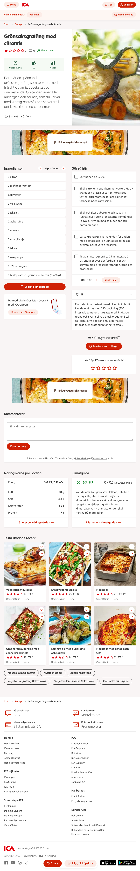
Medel (53, 68)
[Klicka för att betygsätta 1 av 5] (93, 368)
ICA (73, 737)
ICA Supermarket (80, 758)
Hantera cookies (80, 834)
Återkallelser (78, 820)
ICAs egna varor (79, 743)
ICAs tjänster (12, 771)
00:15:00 (86, 280)
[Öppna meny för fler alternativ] (41, 553)
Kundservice (79, 809)
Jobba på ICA (78, 782)
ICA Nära (76, 753)
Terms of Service (99, 458)
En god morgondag (81, 801)
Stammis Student (13, 810)
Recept (19, 24)
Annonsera (77, 777)
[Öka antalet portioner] (63, 168)
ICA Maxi (75, 767)
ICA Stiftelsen (78, 796)
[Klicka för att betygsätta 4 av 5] (109, 368)
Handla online (11, 743)
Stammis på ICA (14, 800)
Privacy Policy (81, 458)
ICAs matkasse (11, 748)
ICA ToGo (9, 786)
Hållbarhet (78, 790)
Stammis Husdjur (13, 815)
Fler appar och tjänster (16, 791)
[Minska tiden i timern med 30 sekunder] (77, 280)
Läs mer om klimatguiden (101, 522)
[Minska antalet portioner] (40, 168)
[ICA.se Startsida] (25, 5)
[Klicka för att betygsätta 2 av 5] (98, 368)
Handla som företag (14, 762)
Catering (8, 753)
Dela (28, 116)
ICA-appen (9, 777)
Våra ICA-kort (11, 825)
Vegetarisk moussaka (19, 589)
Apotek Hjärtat (12, 758)
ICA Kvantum (78, 762)
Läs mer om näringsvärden (34, 522)
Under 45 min (15, 68)
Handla (8, 737)
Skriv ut (13, 116)
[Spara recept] (41, 546)
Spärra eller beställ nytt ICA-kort (88, 825)
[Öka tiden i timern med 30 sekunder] (96, 280)
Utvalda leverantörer (82, 772)
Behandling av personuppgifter (87, 830)
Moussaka (102, 589)
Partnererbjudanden (15, 820)
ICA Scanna (10, 782)
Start (6, 24)
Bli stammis (10, 806)
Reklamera (77, 815)
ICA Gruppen (78, 748)
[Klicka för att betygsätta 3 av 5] (104, 368)
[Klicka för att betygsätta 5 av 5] (114, 368)
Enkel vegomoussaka (64, 589)
